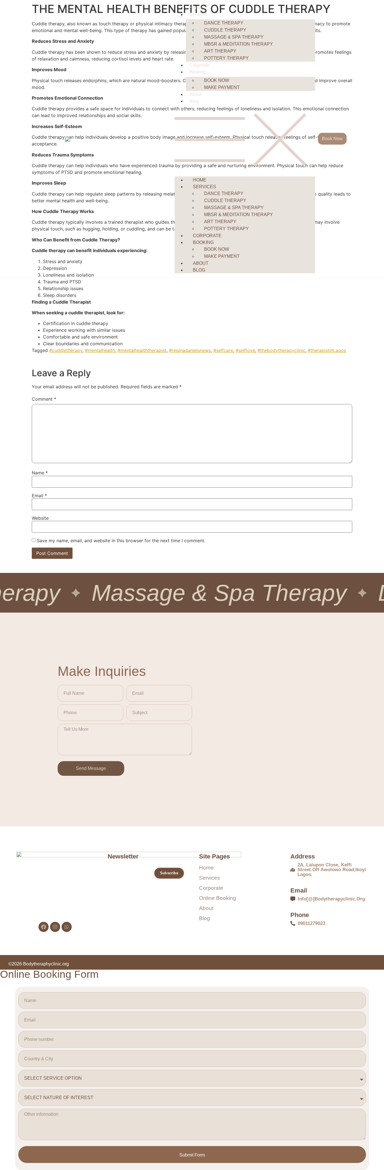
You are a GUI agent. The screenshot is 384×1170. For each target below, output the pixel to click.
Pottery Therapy (226, 58)
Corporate (199, 65)
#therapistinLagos (327, 350)
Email (39, 495)
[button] (245, 139)
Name (40, 472)
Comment (44, 399)
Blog (194, 101)
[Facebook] (44, 927)
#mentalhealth (100, 350)
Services (198, 14)
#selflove (245, 350)
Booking (197, 72)
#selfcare (223, 350)
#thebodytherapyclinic (281, 350)
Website (40, 518)
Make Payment (222, 87)
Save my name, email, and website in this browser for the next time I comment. (121, 540)
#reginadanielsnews (190, 350)
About (195, 94)
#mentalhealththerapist (142, 350)
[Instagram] (55, 927)
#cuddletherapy (65, 350)
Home (195, 7)
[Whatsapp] (67, 927)
